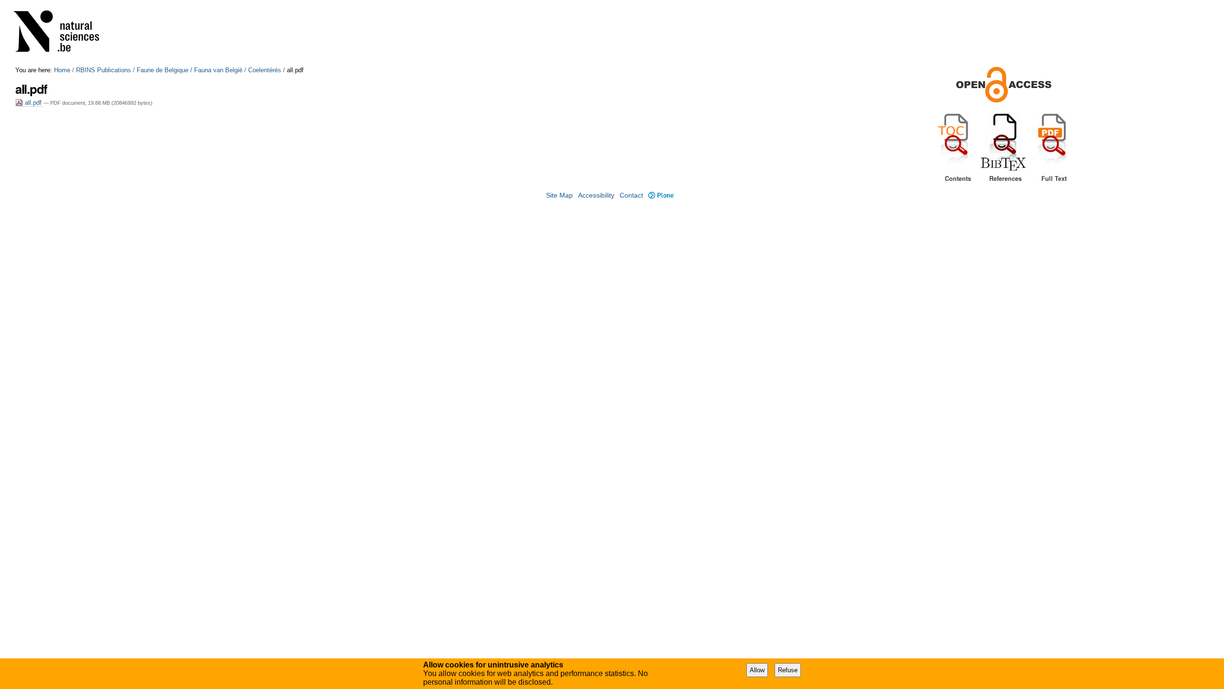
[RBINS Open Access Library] (62, 33)
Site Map (559, 195)
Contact (631, 195)
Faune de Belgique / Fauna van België (189, 70)
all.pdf (33, 102)
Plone (661, 195)
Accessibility (596, 195)
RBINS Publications (103, 70)
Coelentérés (264, 70)
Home (62, 70)
